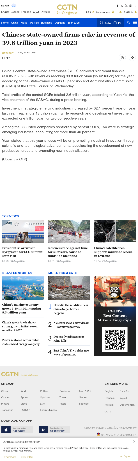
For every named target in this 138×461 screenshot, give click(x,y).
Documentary (127, 404)
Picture (5, 403)
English (5, 11)
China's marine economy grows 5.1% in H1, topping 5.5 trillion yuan (21, 308)
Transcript (7, 409)
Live (42, 403)
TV (119, 23)
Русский (45, 11)
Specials (84, 403)
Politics (34, 22)
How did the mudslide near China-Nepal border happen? (71, 309)
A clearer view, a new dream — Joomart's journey (71, 324)
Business (46, 22)
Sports (24, 397)
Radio (107, 23)
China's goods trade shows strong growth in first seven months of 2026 (19, 326)
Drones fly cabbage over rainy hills (69, 338)
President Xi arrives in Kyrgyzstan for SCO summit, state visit (22, 251)
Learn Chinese (48, 409)
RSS (88, 12)
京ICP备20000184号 (125, 427)
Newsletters (103, 12)
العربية (36, 11)
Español (15, 11)
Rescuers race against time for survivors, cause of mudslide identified (68, 251)
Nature (83, 397)
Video (24, 403)
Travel (62, 397)
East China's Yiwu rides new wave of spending (71, 352)
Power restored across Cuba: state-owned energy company (21, 342)
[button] (6, 238)
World (23, 22)
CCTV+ (109, 411)
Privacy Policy (9, 457)
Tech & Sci (74, 22)
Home (5, 22)
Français (26, 11)
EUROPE (26, 409)
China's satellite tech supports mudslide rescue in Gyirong (113, 251)
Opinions (60, 22)
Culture (5, 397)
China (14, 22)
